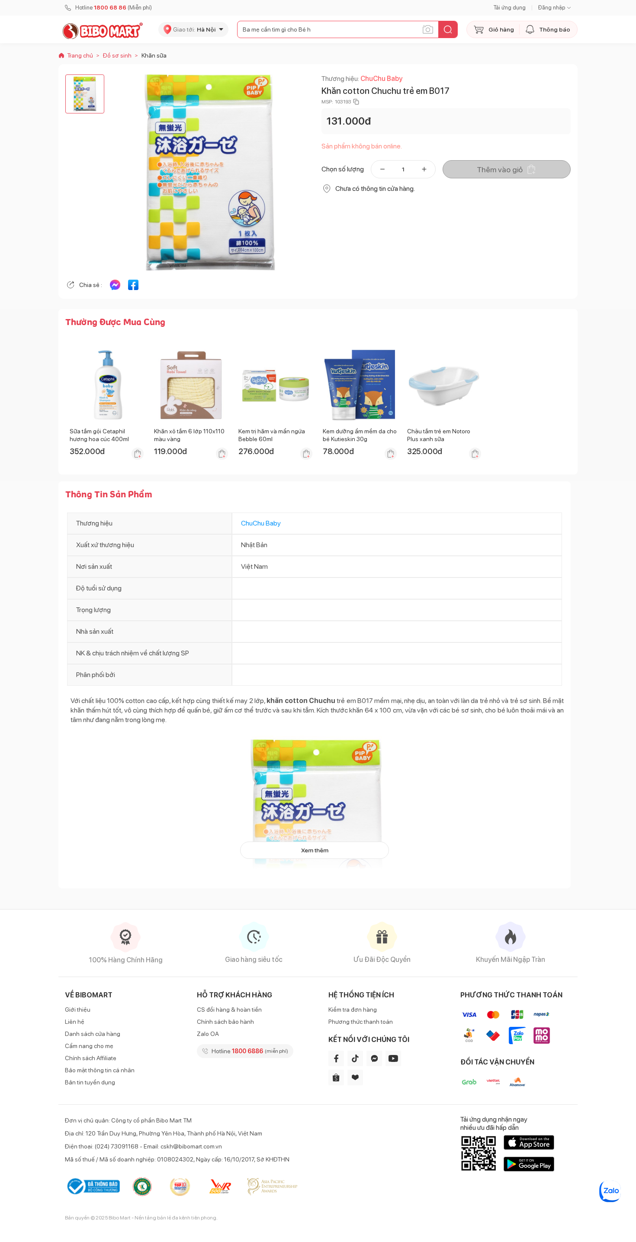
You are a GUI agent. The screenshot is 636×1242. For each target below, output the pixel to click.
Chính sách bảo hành (225, 1021)
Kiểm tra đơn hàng (352, 1009)
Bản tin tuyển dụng (90, 1082)
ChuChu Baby (381, 78)
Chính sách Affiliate (90, 1058)
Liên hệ (74, 1021)
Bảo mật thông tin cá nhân (100, 1070)
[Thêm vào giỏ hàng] (138, 454)
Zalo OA (208, 1033)
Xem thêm (314, 850)
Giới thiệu (77, 1009)
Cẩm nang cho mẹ (89, 1045)
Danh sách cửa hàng (92, 1033)
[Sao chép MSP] (356, 102)
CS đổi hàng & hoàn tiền (229, 1009)
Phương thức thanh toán (360, 1021)
